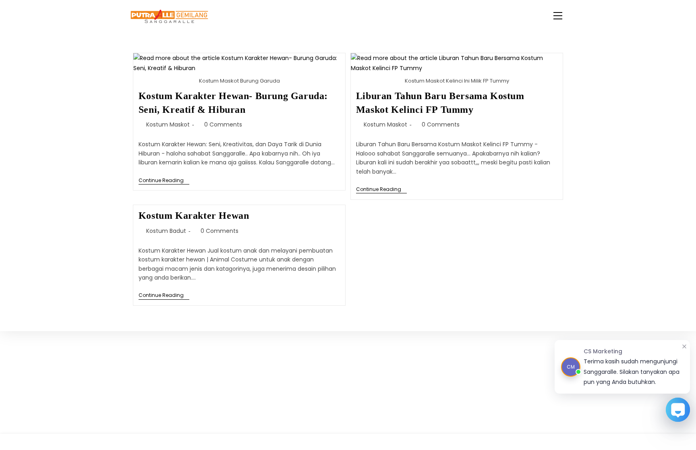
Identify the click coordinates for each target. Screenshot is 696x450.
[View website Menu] (558, 16)
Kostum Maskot (168, 124)
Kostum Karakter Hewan (194, 215)
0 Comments (223, 124)
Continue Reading (164, 181)
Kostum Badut (166, 231)
